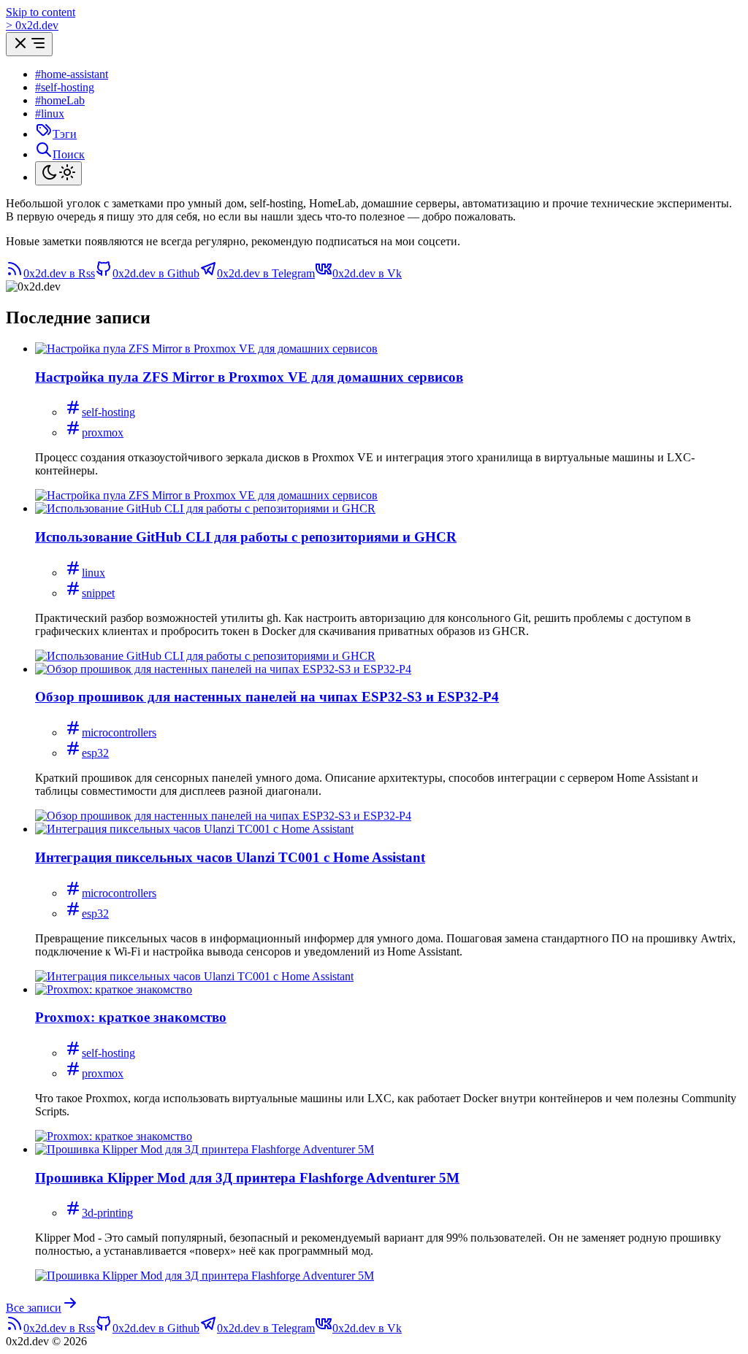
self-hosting (108, 412)
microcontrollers (119, 732)
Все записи (33, 1307)
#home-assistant (71, 74)
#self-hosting (64, 87)
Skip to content (40, 12)
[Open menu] (29, 44)
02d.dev (32, 25)
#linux (49, 113)
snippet (98, 593)
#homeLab (60, 100)
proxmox (102, 432)
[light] (58, 173)
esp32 (95, 753)
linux (93, 572)
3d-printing (107, 1213)
